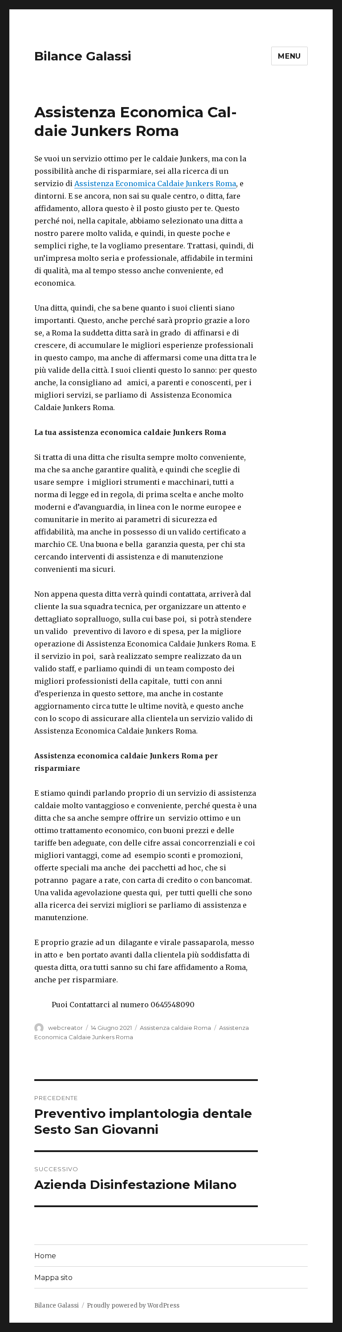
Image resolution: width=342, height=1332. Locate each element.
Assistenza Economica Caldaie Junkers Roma (155, 183)
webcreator (65, 1027)
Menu (289, 56)
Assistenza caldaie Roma (175, 1027)
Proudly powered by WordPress (133, 1305)
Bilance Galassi (82, 56)
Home (45, 1256)
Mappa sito (53, 1277)
